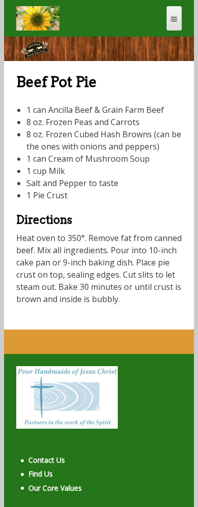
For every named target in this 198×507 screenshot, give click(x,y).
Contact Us (46, 460)
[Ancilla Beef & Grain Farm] (38, 18)
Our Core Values (55, 488)
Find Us (40, 474)
